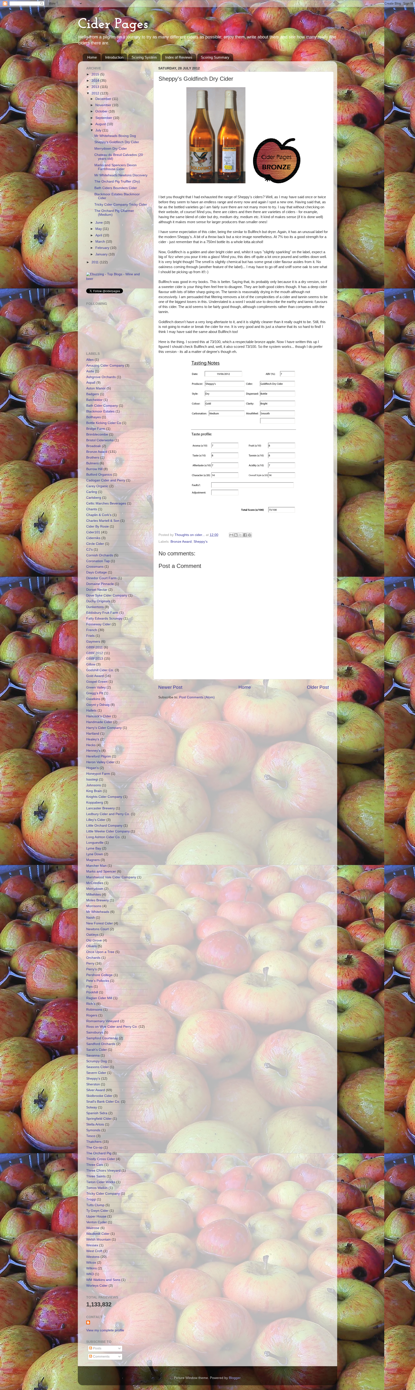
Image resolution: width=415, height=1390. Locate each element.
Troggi (91, 1199)
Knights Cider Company (104, 797)
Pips (89, 986)
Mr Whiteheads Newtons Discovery (120, 175)
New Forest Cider (99, 923)
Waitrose (92, 1228)
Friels (90, 636)
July (98, 130)
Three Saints (96, 1176)
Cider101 (93, 532)
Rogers (91, 1015)
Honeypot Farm (98, 773)
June (99, 222)
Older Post (318, 687)
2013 (96, 87)
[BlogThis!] (235, 535)
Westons (92, 1257)
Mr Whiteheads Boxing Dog (115, 136)
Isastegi (92, 779)
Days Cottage (96, 572)
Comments (101, 1356)
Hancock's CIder (98, 716)
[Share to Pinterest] (249, 535)
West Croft (94, 1251)
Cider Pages (113, 24)
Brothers (92, 457)
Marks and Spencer (101, 871)
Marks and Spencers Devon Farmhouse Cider (115, 167)
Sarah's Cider (96, 1050)
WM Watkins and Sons (103, 1280)
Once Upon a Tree (100, 952)
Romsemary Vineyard (102, 1021)
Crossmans (95, 566)
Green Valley (96, 687)
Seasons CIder (97, 1067)
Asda (90, 371)
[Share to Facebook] (245, 535)
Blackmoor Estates (100, 411)
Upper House (96, 1216)
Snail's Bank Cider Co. (103, 1101)
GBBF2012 (94, 653)
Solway (91, 1107)
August (101, 124)
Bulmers (92, 463)
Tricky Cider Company (103, 1193)
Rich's (90, 1004)
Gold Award (95, 676)
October (102, 111)
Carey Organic (97, 486)
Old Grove (94, 940)
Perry (90, 963)
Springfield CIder (99, 1118)
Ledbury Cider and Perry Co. (108, 814)
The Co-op (94, 1147)
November (103, 105)
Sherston (93, 1084)
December (103, 99)
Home (92, 57)
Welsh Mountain (98, 1239)
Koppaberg (94, 802)
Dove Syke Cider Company (106, 595)
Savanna (93, 1055)
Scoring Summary (215, 57)
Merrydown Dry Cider (110, 148)
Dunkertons (95, 607)
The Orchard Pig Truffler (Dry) (117, 181)
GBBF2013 (94, 658)
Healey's (92, 739)
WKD (90, 1274)
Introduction (114, 57)
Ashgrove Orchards (101, 377)
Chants (91, 509)
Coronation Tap (98, 561)
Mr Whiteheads (97, 912)
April (99, 235)
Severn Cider (96, 1073)
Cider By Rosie (97, 526)
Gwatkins (93, 699)
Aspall (90, 382)
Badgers (92, 394)
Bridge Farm (95, 429)
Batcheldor (94, 400)
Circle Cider (95, 544)
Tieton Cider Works (100, 1182)
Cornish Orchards (99, 555)
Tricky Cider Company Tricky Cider (120, 204)
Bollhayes (93, 417)
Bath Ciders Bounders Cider (115, 188)
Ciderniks (93, 538)
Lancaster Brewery (100, 808)
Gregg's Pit (94, 693)
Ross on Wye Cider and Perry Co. (112, 1026)
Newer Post (170, 687)
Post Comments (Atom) (197, 697)
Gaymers (93, 641)
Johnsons (93, 785)
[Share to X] (240, 535)
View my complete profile (105, 1330)
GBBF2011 (94, 647)
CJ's (89, 549)
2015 (96, 74)
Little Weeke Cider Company (108, 831)
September (104, 118)
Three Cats (94, 1165)
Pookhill (92, 992)
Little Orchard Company (104, 825)
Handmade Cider (99, 722)
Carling (91, 492)
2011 (96, 262)
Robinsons (94, 1009)
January (102, 254)
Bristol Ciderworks (100, 440)
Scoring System (144, 57)
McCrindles (94, 883)
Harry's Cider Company (104, 728)
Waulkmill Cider (98, 1234)
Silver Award (95, 1090)
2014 (96, 80)
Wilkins (91, 1268)
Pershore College (99, 975)
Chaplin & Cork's (98, 515)
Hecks (91, 745)
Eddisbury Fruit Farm (102, 613)
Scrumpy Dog (96, 1061)
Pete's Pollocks (97, 981)
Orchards (93, 957)
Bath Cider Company (102, 405)
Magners (93, 860)
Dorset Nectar (96, 589)
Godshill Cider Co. (100, 670)
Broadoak (93, 446)
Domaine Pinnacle (100, 584)
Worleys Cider (97, 1285)
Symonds (93, 1130)
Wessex (92, 1245)
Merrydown (94, 889)
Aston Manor (96, 388)
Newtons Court (97, 929)
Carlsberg (93, 497)
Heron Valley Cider (100, 762)
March (100, 241)
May (99, 229)
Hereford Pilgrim (98, 756)
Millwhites (93, 894)
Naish (90, 917)
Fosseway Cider (98, 624)
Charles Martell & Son (102, 521)
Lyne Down (94, 854)
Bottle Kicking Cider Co (103, 423)
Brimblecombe (97, 434)
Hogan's (92, 768)
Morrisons (93, 906)
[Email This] (231, 535)
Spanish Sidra (96, 1113)
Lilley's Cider (95, 820)
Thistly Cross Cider (100, 1159)
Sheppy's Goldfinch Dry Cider (116, 142)
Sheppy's (201, 541)
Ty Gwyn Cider (97, 1210)
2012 (96, 93)
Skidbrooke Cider (99, 1096)
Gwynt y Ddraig (98, 705)
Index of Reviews (178, 57)
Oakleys (92, 934)
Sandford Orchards (100, 1044)
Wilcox (91, 1262)
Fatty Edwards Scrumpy (104, 618)
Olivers (91, 946)
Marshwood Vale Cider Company (111, 877)
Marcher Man (96, 865)
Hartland (92, 733)
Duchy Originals (98, 601)
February (102, 248)
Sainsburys (94, 1032)
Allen (90, 360)
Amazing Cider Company (105, 365)
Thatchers (94, 1142)
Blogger (234, 1378)
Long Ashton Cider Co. (103, 837)
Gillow (90, 664)
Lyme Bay (93, 848)
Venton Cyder (96, 1222)
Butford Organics (99, 474)
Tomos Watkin (97, 1188)
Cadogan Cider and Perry (105, 480)
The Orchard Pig (98, 1153)
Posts (96, 1348)
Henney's (93, 750)
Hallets (91, 710)
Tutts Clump (95, 1205)
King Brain (94, 791)
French (91, 630)
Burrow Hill (94, 469)
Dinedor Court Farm (101, 578)
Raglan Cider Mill (99, 998)
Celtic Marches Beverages (106, 503)
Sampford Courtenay (102, 1038)
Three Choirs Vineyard (103, 1170)
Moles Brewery (97, 900)
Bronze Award (181, 541)
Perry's (91, 969)
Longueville (95, 842)
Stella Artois (95, 1124)
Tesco (90, 1136)
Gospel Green (97, 681)
